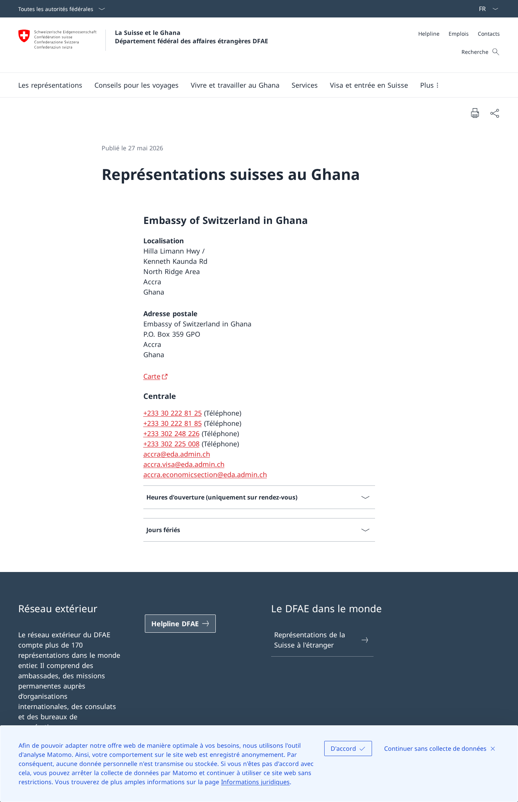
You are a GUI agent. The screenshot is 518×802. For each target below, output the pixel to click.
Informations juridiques (255, 782)
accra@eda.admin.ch (176, 454)
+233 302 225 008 (171, 443)
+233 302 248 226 (171, 433)
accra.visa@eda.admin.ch (183, 464)
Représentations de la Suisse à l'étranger (309, 639)
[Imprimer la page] (475, 113)
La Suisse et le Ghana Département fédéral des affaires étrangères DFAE (191, 36)
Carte (151, 376)
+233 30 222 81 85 (172, 423)
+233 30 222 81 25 (172, 413)
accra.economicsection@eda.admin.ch (205, 474)
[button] (50, 85)
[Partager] (494, 113)
